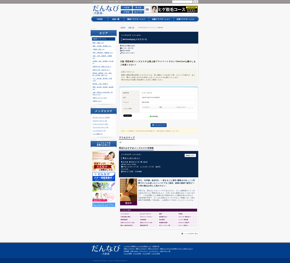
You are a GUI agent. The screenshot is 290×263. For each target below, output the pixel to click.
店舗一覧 (131, 27)
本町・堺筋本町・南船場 (103, 52)
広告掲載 (126, 251)
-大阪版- (126, 8)
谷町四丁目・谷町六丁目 (102, 66)
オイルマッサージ (101, 117)
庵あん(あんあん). (131, 158)
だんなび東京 (137, 253)
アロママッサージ (100, 121)
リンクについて (153, 251)
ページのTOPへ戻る (190, 234)
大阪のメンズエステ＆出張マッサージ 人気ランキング (176, 249)
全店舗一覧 (155, 246)
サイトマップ (144, 251)
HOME (123, 27)
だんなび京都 (156, 253)
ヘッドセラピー (99, 130)
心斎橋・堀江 (99, 49)
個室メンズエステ (141, 249)
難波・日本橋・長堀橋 (102, 46)
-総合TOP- (138, 12)
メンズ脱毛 (98, 134)
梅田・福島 (98, 43)
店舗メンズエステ (129, 249)
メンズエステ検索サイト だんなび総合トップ (137, 246)
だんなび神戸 (146, 253)
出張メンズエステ (153, 249)
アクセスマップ (159, 125)
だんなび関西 (128, 253)
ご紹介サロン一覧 (165, 251)
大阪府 (97, 101)
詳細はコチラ (190, 155)
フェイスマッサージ (101, 127)
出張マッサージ (100, 98)
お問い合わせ (134, 251)
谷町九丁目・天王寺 (101, 70)
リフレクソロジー (100, 124)
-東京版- (138, 8)
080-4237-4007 (128, 53)
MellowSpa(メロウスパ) (135, 39)
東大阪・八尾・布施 (100, 84)
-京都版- (126, 12)
